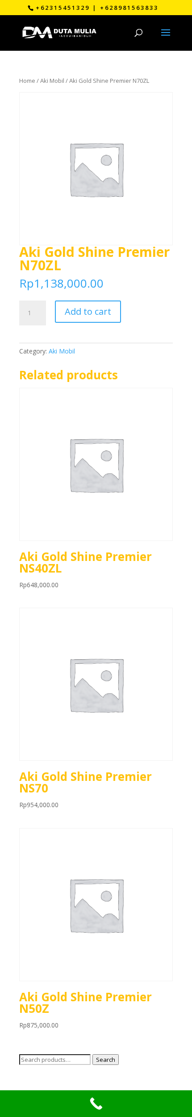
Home (27, 81)
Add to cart (88, 311)
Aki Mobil (52, 81)
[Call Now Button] (96, 1103)
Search (105, 1060)
